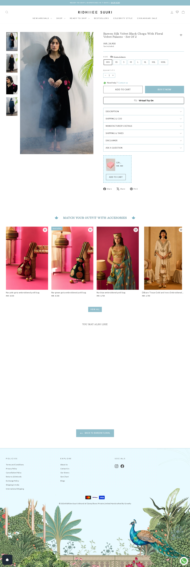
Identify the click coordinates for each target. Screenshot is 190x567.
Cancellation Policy (13, 473)
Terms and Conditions (15, 465)
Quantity (109, 70)
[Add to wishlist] (181, 35)
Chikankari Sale (147, 18)
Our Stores (64, 473)
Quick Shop (26, 393)
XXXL (163, 62)
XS (116, 62)
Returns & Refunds (14, 477)
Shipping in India (12, 485)
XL (145, 62)
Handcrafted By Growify (121, 503)
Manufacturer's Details (119, 126)
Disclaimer (112, 140)
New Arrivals (41, 18)
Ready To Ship (78, 18)
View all (95, 309)
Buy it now (164, 89)
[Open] (7, 560)
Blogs (62, 481)
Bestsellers (101, 18)
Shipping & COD (114, 119)
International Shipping (15, 489)
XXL (153, 62)
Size (114, 57)
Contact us (123, 83)
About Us (64, 465)
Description (112, 111)
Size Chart (64, 477)
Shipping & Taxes (115, 133)
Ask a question (114, 148)
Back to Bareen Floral (97, 433)
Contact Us (64, 469)
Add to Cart (116, 177)
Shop (59, 18)
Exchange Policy (12, 481)
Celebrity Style (123, 18)
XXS (108, 62)
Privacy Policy (11, 469)
